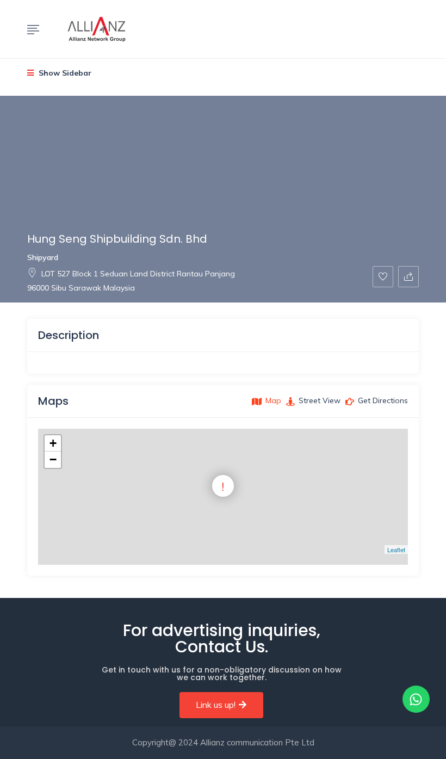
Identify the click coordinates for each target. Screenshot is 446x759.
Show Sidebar (63, 73)
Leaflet (396, 549)
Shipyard (42, 257)
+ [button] (53, 443)
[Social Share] (408, 276)
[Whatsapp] (416, 699)
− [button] (53, 459)
